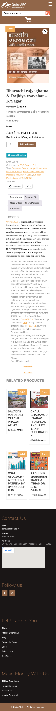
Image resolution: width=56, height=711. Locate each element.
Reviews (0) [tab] (30, 197)
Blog (4, 637)
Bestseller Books (20, 168)
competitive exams (38, 168)
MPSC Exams (24, 165)
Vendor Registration (11, 695)
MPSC (22, 178)
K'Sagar (28, 174)
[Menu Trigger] (50, 4)
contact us (31, 326)
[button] (45, 31)
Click (25, 322)
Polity (35, 165)
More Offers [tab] (16, 203)
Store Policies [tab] (32, 203)
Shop (4, 647)
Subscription (7, 651)
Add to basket (27, 144)
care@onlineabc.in (10, 528)
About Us (6, 628)
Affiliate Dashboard (10, 633)
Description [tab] (16, 197)
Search (48, 13)
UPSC (29, 178)
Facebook (28, 372)
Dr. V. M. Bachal (14, 171)
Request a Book (9, 642)
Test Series (7, 656)
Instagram (28, 367)
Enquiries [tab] (15, 208)
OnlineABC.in (12, 222)
